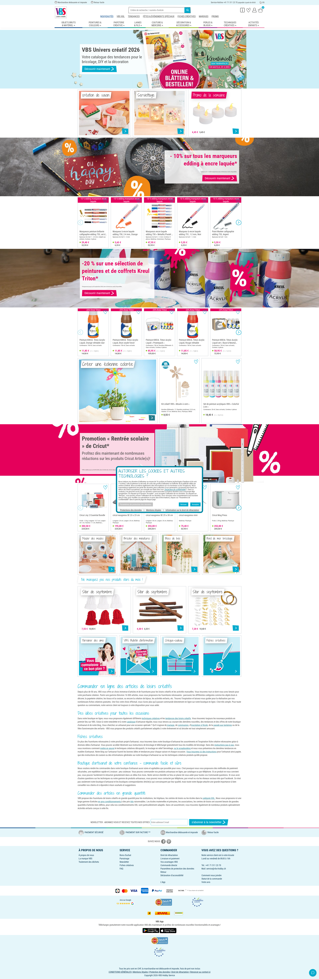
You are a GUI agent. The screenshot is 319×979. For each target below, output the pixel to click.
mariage (170, 725)
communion (183, 725)
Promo (215, 16)
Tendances (134, 16)
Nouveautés (106, 16)
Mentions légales (153, 510)
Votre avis (205, 882)
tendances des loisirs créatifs (178, 718)
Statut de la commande (211, 878)
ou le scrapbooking (182, 748)
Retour (163, 872)
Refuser (183, 504)
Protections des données (131, 510)
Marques (203, 16)
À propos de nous (86, 855)
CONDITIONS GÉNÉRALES (120, 972)
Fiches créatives (187, 16)
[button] (80, 222)
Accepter (195, 504)
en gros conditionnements (109, 801)
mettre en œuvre (107, 748)
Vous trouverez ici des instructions (201, 751)
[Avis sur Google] (125, 902)
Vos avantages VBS (169, 862)
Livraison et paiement (169, 858)
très (132, 801)
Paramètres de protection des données (177, 868)
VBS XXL (121, 16)
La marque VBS (85, 858)
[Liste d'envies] (248, 10)
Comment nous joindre (211, 875)
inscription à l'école (199, 725)
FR (263, 2)
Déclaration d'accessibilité (171, 875)
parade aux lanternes (222, 725)
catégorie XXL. (208, 798)
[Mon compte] (254, 10)
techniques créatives (151, 718)
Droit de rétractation (169, 855)
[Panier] (260, 10)
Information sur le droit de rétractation (182, 510)
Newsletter (124, 862)
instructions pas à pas (224, 745)
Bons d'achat (125, 855)
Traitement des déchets (89, 862)
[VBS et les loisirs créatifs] (61, 12)
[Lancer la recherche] (187, 10)
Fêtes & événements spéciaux (158, 16)
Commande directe (168, 865)
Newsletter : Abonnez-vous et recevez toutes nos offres (120, 822)
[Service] (242, 10)
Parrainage (124, 858)
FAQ (121, 868)
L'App (162, 882)
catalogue (131, 721)
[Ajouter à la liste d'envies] (105, 200)
